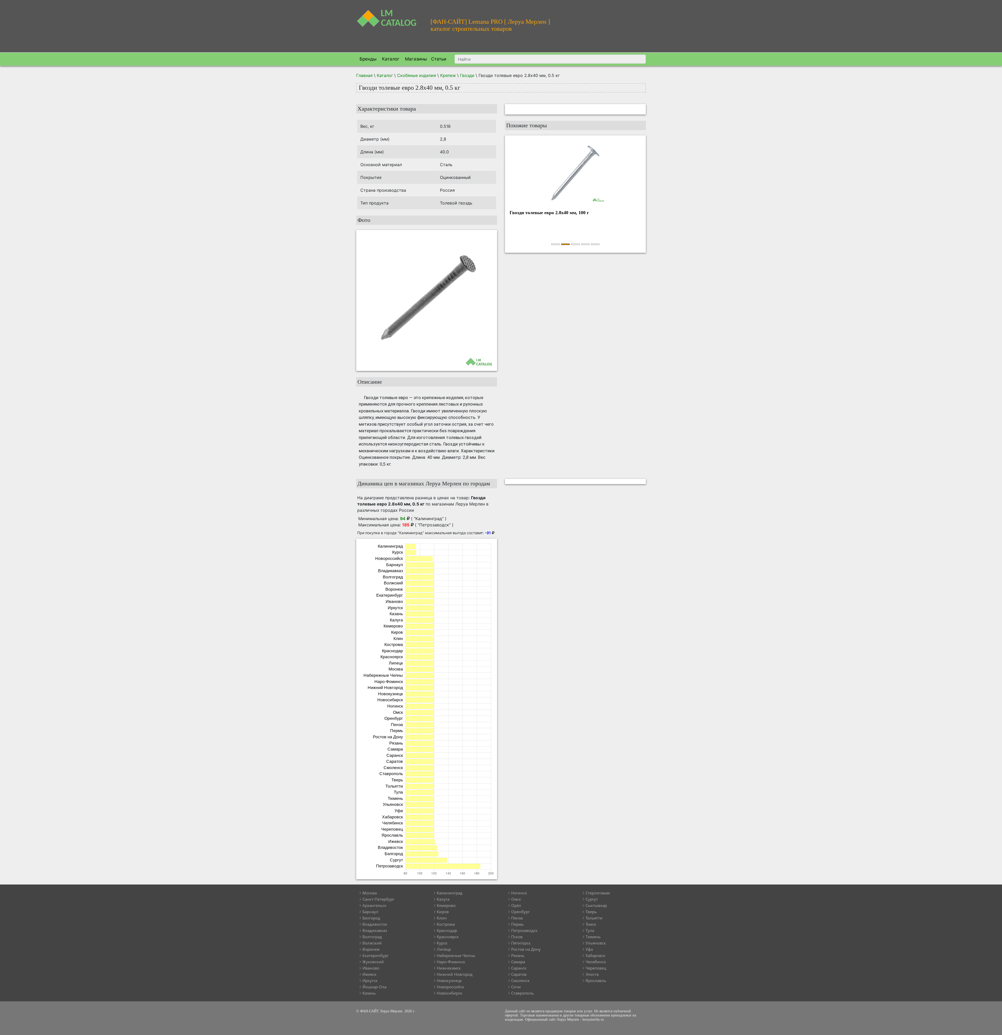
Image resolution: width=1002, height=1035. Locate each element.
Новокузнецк (449, 980)
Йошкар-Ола (374, 986)
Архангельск (374, 905)
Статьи (438, 59)
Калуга (443, 899)
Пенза (517, 917)
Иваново (370, 968)
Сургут (592, 899)
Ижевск (369, 974)
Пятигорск (521, 943)
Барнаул (370, 911)
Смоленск (520, 980)
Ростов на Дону (526, 949)
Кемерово (446, 905)
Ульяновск (596, 943)
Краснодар (447, 930)
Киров (443, 911)
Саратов (519, 974)
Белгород (371, 917)
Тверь (591, 911)
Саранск (519, 968)
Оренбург (520, 911)
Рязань (517, 955)
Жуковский (373, 961)
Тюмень (593, 936)
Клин (442, 917)
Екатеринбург (375, 955)
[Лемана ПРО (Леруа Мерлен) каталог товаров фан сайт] (389, 15)
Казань (369, 993)
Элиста (592, 974)
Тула (590, 930)
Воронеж (371, 949)
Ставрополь (522, 993)
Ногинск (519, 892)
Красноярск (448, 936)
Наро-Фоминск (451, 961)
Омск (516, 899)
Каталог (390, 59)
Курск (442, 943)
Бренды (367, 59)
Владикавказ (374, 930)
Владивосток (374, 924)
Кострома (446, 924)
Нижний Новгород (455, 974)
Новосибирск (449, 993)
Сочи (516, 986)
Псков (517, 936)
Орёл (516, 905)
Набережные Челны (456, 955)
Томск (591, 924)
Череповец (596, 968)
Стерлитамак (598, 892)
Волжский (372, 943)
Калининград (449, 892)
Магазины (415, 59)
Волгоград (372, 936)
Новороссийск (450, 986)
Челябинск (596, 961)
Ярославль (596, 980)
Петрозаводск (524, 930)
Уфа (589, 949)
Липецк (444, 949)
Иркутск (370, 980)
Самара (518, 961)
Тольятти (594, 917)
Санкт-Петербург (378, 899)
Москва (369, 892)
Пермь (517, 924)
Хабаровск (595, 955)
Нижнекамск (449, 968)
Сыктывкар (596, 905)
